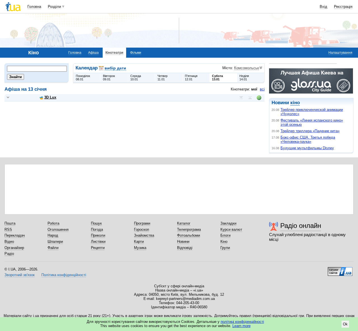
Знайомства (144, 235)
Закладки (228, 223)
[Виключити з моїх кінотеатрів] (259, 97)
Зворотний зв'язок (19, 275)
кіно (295, 102)
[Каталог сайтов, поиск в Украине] (340, 269)
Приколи (98, 235)
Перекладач (14, 235)
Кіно (223, 241)
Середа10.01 (135, 77)
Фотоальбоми (188, 235)
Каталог (183, 223)
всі (262, 89)
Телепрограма (189, 229)
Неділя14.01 (244, 77)
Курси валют (231, 229)
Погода (97, 229)
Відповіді (184, 248)
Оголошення (58, 229)
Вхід (323, 6)
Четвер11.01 (162, 77)
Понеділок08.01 (83, 77)
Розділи (54, 6)
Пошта (9, 223)
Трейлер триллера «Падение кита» (310, 131)
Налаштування (340, 53)
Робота (53, 223)
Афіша (93, 53)
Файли (53, 248)
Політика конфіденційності (63, 275)
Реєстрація (343, 6)
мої (254, 89)
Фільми (135, 53)
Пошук (96, 223)
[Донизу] (241, 97)
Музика (140, 248)
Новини (183, 241)
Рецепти (98, 248)
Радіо (9, 253)
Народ (53, 235)
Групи (225, 248)
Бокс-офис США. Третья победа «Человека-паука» (308, 139)
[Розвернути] (8, 97)
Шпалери (55, 241)
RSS (8, 229)
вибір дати (115, 68)
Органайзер (14, 248)
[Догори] (250, 97)
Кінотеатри (114, 53)
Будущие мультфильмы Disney (307, 148)
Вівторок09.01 (109, 77)
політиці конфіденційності (242, 322)
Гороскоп (141, 229)
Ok (345, 324)
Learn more (241, 326)
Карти (139, 241)
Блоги (225, 235)
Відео (9, 241)
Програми (142, 223)
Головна (34, 6)
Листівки (98, 241)
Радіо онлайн (300, 225)
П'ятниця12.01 (191, 77)
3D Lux (50, 97)
